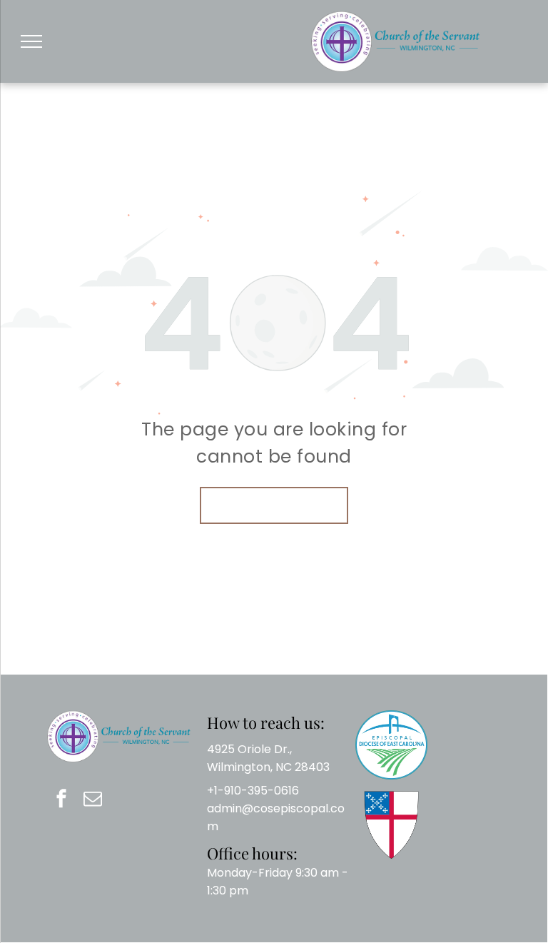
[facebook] (61, 801)
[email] (92, 801)
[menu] (31, 41)
